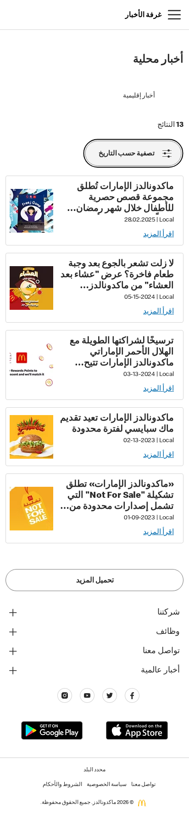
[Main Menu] (174, 15)
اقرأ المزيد (158, 235)
